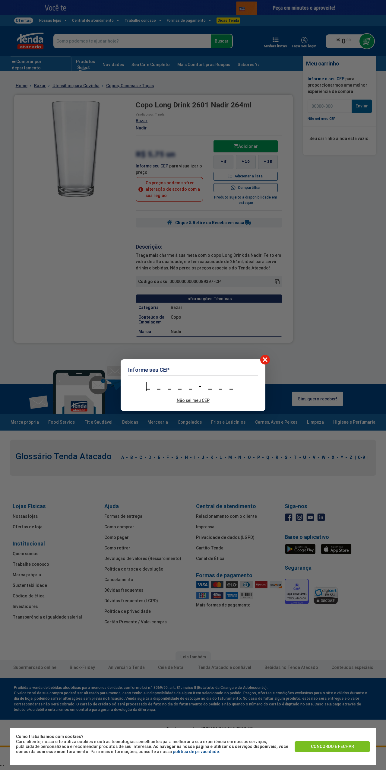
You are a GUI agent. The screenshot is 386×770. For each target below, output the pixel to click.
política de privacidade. (196, 751)
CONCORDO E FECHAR (332, 746)
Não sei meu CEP (193, 400)
